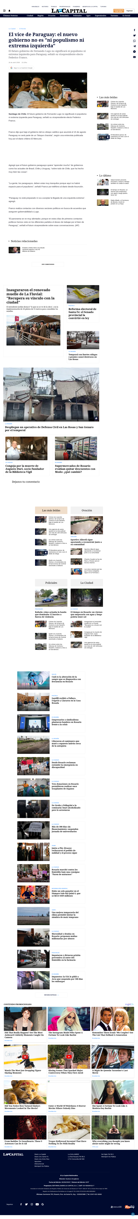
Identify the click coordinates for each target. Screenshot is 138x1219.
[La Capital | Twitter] (26, 1204)
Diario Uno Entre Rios (41, 1159)
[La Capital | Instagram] (32, 1204)
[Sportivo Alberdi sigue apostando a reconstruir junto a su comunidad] (87, 532)
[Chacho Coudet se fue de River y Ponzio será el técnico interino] (87, 561)
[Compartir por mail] (134, 57)
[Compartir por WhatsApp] (134, 41)
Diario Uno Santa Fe (41, 1157)
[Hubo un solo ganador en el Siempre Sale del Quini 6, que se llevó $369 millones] (51, 895)
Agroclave (37, 1161)
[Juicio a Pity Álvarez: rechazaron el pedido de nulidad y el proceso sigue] (51, 852)
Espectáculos (100, 15)
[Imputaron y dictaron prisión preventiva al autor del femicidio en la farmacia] (51, 959)
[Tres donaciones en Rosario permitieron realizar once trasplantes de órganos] (51, 788)
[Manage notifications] (133, 1214)
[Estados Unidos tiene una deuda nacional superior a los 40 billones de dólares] (27, 250)
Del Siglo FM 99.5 (107, 1154)
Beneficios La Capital (90, 6)
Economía (64, 15)
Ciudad (30, 15)
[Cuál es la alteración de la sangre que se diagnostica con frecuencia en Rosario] (51, 680)
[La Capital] (69, 11)
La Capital (12, 28)
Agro (88, 15)
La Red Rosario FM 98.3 (76, 1157)
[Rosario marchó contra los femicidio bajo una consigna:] (51, 873)
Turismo (103, 6)
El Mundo (22, 28)
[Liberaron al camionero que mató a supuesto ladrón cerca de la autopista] (51, 745)
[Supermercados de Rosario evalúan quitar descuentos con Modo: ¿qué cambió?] (76, 456)
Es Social (126, 15)
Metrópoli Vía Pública (41, 1166)
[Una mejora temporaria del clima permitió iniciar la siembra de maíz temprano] (51, 916)
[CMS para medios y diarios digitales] (116, 1207)
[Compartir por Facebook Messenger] (134, 51)
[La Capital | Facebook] (21, 1204)
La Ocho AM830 (73, 1154)
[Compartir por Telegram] (134, 46)
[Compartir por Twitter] (134, 35)
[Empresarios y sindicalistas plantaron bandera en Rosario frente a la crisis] (51, 723)
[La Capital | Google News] (42, 1204)
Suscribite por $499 (118, 10)
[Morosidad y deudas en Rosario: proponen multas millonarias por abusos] (51, 937)
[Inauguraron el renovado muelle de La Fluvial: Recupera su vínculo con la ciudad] (87, 624)
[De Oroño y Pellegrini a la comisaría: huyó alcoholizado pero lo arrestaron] (51, 809)
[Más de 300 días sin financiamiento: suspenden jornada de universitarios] (51, 830)
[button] (4, 11)
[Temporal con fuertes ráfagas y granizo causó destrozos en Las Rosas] (83, 347)
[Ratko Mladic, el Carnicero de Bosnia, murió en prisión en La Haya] (113, 202)
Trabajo (54, 6)
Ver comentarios (48, 264)
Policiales (77, 15)
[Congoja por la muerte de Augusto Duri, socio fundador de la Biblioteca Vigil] (26, 456)
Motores (45, 6)
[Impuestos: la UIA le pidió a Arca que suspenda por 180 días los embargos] (51, 980)
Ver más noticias (50, 995)
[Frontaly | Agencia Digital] (128, 1207)
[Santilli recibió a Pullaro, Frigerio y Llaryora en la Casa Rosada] (51, 702)
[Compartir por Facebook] (134, 30)
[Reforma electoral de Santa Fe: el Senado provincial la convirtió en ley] (83, 303)
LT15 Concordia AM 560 (76, 1159)
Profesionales (64, 6)
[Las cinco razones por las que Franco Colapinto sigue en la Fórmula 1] (87, 571)
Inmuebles (35, 6)
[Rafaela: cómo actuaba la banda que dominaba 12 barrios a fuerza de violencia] (51, 605)
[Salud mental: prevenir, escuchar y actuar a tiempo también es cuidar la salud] (113, 182)
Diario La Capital (40, 1154)
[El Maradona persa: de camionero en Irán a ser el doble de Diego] (113, 137)
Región (41, 15)
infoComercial (39, 1164)
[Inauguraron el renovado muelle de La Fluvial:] (33, 324)
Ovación (51, 15)
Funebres (76, 6)
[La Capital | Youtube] (37, 1204)
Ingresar (130, 11)
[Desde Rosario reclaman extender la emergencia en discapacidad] (51, 766)
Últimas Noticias (10, 15)
